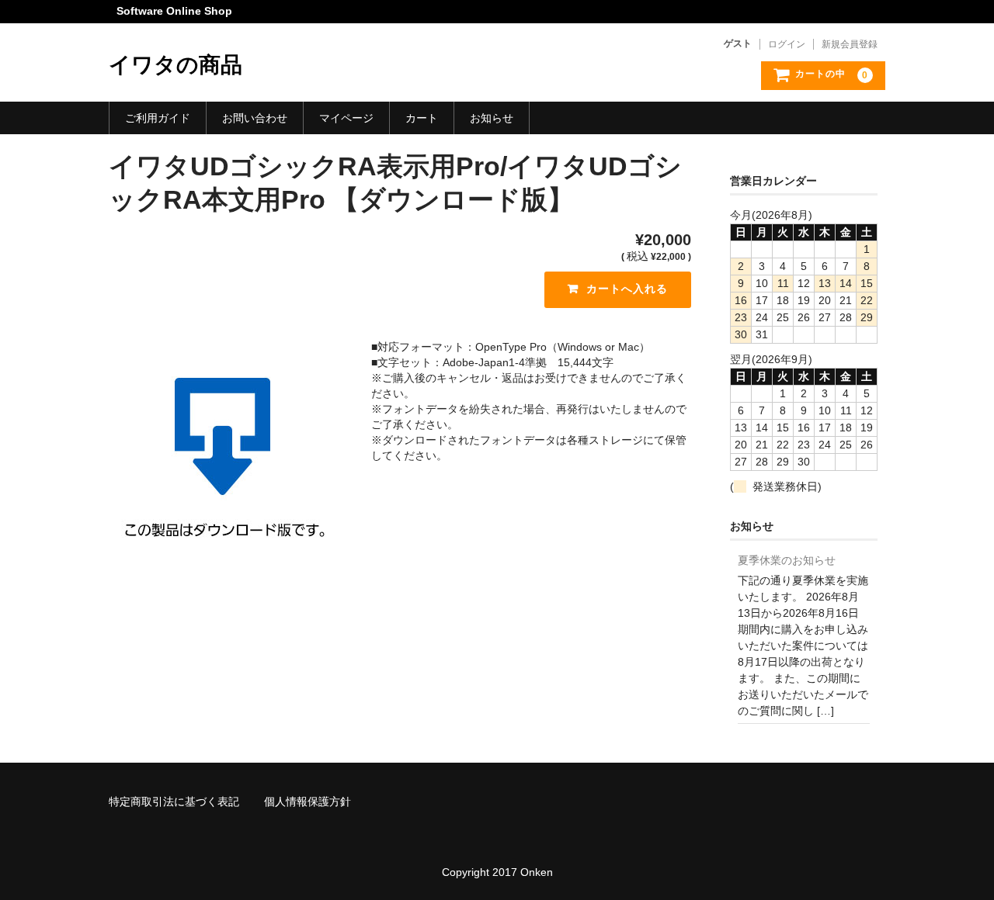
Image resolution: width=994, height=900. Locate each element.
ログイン (786, 44)
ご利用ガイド (157, 118)
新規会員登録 (850, 44)
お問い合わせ (254, 118)
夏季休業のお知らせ (787, 560)
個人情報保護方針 (307, 801)
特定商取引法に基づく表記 (174, 801)
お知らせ (491, 118)
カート (421, 118)
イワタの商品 (175, 65)
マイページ (346, 118)
